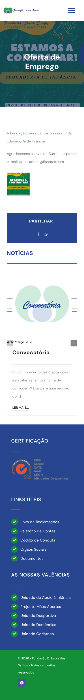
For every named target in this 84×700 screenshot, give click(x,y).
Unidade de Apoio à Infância (45, 597)
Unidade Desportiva (38, 615)
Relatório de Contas (38, 531)
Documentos (31, 558)
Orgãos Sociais (33, 549)
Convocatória (31, 352)
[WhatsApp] (46, 235)
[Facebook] (38, 235)
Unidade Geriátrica (37, 633)
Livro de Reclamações (39, 521)
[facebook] (22, 683)
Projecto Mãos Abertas (40, 606)
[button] (10, 343)
